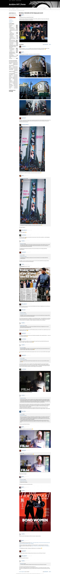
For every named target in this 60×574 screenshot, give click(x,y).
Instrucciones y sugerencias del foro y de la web (13, 56)
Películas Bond (11, 27)
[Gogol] (20, 176)
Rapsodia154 (24, 117)
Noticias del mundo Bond (12, 41)
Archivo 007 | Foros (17, 4)
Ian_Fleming (24, 369)
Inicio (10, 0)
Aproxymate (42, 573)
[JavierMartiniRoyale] (20, 125)
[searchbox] (47, 8)
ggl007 (23, 426)
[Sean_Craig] (20, 411)
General (10, 26)
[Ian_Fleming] (20, 235)
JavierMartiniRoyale (25, 124)
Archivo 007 (13, 0)
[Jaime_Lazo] (20, 310)
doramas (23, 490)
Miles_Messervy (24, 555)
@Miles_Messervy (22, 325)
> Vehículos (11, 35)
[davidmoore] (20, 47)
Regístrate (23, 571)
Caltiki (23, 264)
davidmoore (24, 46)
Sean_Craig (23, 411)
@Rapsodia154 (22, 243)
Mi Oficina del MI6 (18, 0)
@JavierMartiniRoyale (23, 178)
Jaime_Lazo (23, 309)
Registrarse (13, 17)
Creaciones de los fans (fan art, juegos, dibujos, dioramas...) (12, 46)
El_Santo (23, 240)
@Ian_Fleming (22, 347)
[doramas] (20, 491)
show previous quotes (23, 256)
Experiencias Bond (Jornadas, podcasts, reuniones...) (12, 53)
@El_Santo (21, 358)
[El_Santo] (20, 241)
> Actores (10, 32)
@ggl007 (21, 453)
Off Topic (10, 58)
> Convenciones (11, 49)
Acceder (17, 8)
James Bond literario (12, 40)
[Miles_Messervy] (20, 230)
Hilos (9, 8)
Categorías (10, 25)
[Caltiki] (20, 265)
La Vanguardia (27, 48)
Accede (20, 571)
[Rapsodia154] (20, 118)
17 (49, 44)
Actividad (13, 8)
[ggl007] (20, 15)
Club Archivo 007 (11, 48)
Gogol (23, 175)
